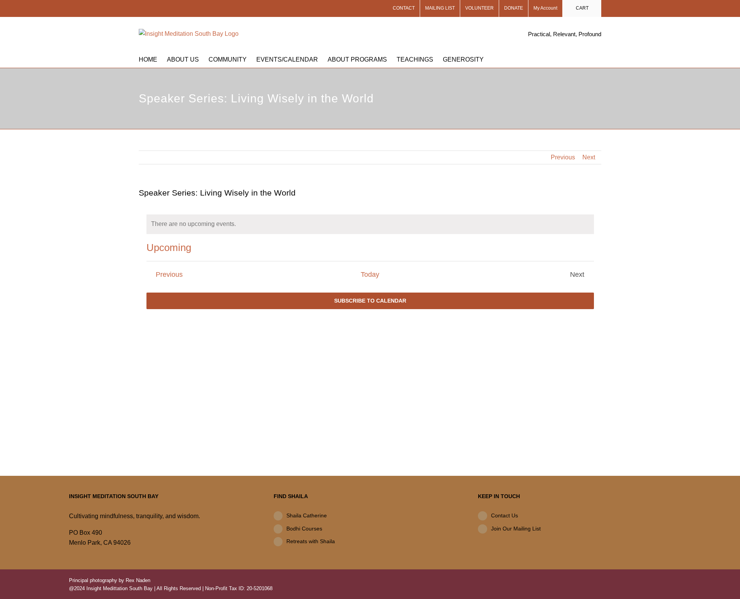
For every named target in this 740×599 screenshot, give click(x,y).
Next (588, 157)
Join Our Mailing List (516, 528)
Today (370, 274)
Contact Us (504, 515)
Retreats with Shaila (310, 541)
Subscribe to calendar (370, 301)
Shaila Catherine (306, 515)
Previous (563, 157)
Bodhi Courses (304, 528)
